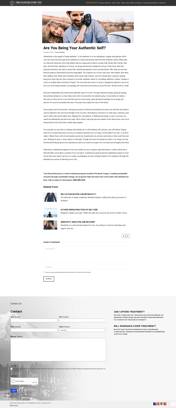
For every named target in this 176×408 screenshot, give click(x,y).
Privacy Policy (14, 405)
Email (63, 317)
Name (15, 317)
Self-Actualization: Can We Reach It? (78, 194)
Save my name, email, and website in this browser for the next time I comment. (68, 272)
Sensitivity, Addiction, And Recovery (78, 222)
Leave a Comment (60, 52)
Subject (64, 326)
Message (16, 336)
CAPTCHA (14, 376)
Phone (16, 326)
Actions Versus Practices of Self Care (79, 210)
